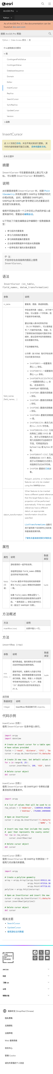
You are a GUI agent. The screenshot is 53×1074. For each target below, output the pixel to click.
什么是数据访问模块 (12, 48)
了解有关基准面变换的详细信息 (38, 538)
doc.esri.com (19, 27)
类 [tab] (7, 54)
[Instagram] (41, 957)
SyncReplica (12, 105)
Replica (10, 93)
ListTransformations (35, 524)
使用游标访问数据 (15, 931)
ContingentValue (14, 65)
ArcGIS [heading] (6, 970)
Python (6, 18)
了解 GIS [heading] (6, 983)
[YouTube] (47, 957)
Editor (9, 82)
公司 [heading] (4, 989)
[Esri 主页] (7, 4)
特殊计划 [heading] (6, 996)
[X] (41, 952)
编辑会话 (28, 214)
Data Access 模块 (18, 40)
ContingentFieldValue (16, 59)
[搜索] (43, 4)
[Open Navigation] (49, 4)
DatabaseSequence (15, 71)
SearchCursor (13, 99)
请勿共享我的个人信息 (14, 1063)
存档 (18, 143)
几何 (47, 468)
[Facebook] (35, 952)
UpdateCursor (13, 110)
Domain (10, 76)
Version (10, 116)
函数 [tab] (8, 122)
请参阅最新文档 (38, 147)
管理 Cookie (10, 1056)
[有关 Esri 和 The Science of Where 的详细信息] (8, 958)
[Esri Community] (35, 957)
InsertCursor (12, 88)
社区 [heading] (4, 976)
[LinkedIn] (47, 952)
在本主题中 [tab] (9, 156)
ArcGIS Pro (8, 11)
